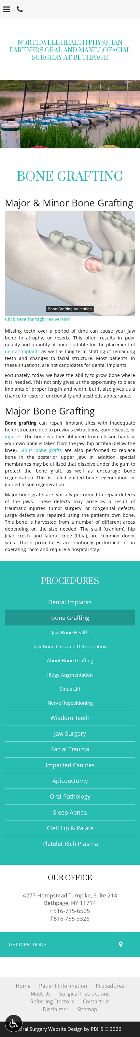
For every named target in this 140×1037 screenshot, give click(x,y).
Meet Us (41, 993)
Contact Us (96, 1001)
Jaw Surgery (70, 733)
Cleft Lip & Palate (70, 828)
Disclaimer (56, 1009)
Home (23, 985)
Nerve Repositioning (70, 702)
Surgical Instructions (84, 993)
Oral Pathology (70, 796)
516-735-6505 (71, 911)
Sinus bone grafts (41, 450)
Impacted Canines (70, 765)
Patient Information (63, 985)
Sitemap (87, 1009)
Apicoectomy (70, 781)
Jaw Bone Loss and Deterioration (70, 646)
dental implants (22, 351)
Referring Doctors (52, 1001)
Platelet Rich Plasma (70, 844)
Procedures (70, 581)
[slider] (70, 310)
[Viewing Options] (13, 1023)
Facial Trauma (70, 749)
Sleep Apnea (70, 812)
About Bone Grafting (70, 660)
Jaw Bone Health (70, 632)
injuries (13, 436)
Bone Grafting (70, 618)
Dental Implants (70, 602)
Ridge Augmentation (70, 674)
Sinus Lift (70, 688)
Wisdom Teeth (70, 718)
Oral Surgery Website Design (51, 1029)
